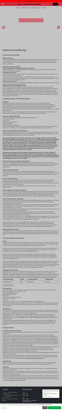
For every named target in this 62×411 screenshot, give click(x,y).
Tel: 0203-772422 (8, 397)
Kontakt (55, 4)
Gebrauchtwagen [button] (35, 7)
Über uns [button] (17, 7)
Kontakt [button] (44, 7)
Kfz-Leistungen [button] (25, 7)
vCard (5, 400)
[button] (3, 27)
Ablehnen (45, 407)
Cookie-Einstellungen (8, 285)
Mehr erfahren (4, 407)
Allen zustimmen (54, 407)
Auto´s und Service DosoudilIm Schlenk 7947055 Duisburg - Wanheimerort (11, 394)
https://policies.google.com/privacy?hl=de (34, 358)
